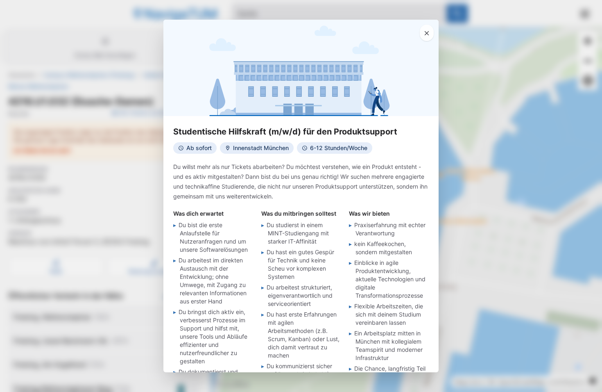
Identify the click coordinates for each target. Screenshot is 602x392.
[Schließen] (427, 33)
